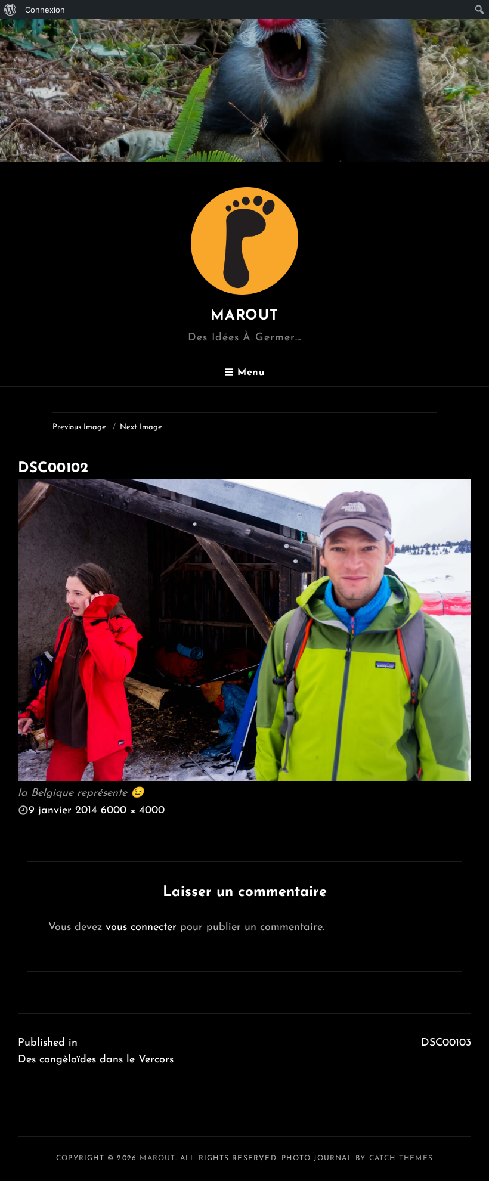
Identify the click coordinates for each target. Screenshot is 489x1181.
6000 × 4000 (133, 810)
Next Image (141, 427)
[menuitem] (10, 9)
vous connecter (141, 927)
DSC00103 (446, 1043)
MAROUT (244, 316)
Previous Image (79, 427)
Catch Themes (401, 1158)
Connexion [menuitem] (45, 9)
